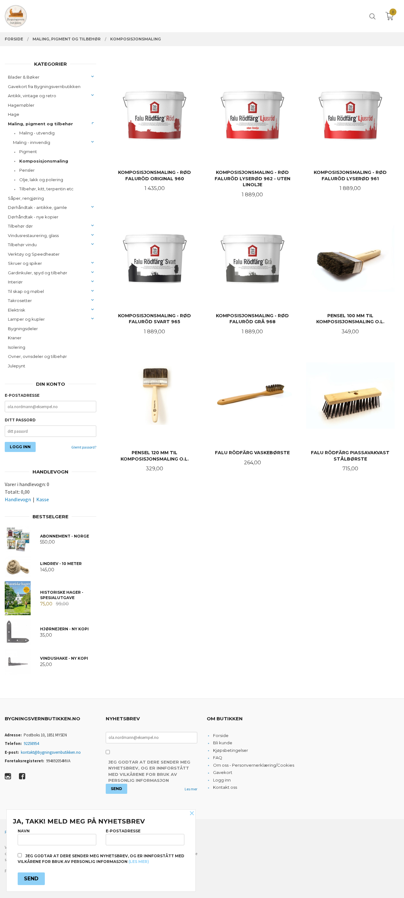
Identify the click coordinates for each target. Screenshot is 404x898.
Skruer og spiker (25, 263)
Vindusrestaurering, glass (33, 235)
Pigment (28, 151)
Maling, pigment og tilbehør (40, 123)
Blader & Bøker (23, 77)
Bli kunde (222, 742)
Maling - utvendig (37, 132)
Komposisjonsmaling (43, 161)
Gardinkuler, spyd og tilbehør (37, 272)
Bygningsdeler (23, 328)
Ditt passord (20, 420)
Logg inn (222, 779)
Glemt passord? (83, 447)
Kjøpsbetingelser (230, 750)
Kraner (14, 337)
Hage (13, 114)
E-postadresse (22, 395)
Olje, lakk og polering (41, 179)
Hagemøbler (21, 105)
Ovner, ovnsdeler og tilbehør (37, 356)
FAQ (217, 757)
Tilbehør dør (20, 226)
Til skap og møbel (26, 291)
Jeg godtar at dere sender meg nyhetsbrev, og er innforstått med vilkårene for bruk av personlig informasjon (149, 771)
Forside (221, 735)
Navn (24, 831)
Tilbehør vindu (22, 244)
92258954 (31, 743)
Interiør (15, 281)
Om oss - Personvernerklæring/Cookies (253, 765)
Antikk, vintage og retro (32, 95)
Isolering (16, 347)
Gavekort (222, 772)
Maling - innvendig (31, 142)
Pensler (27, 170)
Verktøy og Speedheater (34, 254)
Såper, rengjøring (26, 198)
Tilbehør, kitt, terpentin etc (46, 188)
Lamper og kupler (26, 319)
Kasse (42, 499)
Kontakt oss (225, 787)
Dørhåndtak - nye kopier (33, 216)
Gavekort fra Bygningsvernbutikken (44, 86)
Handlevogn (18, 499)
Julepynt (16, 365)
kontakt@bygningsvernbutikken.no (51, 752)
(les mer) (138, 861)
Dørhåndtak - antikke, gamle (37, 207)
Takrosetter (20, 300)
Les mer (191, 789)
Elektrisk (16, 309)
